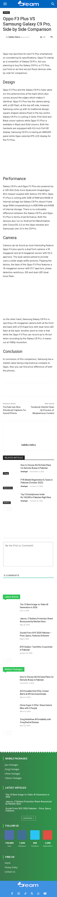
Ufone (43, 669)
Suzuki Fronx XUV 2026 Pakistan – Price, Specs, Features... (28, 809)
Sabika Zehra (14, 37)
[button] (5, 4)
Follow (22, 831)
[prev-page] (5, 509)
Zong (6, 473)
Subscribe (47, 831)
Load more (27, 818)
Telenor (26, 669)
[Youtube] (45, 893)
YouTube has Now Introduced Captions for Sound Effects (14, 410)
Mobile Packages (16, 758)
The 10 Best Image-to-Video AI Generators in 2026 (27, 795)
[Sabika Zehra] (4, 37)
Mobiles (6, 12)
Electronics (8, 488)
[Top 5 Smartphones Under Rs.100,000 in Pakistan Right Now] (10, 498)
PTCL (52, 669)
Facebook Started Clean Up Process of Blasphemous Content (42, 410)
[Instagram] (18, 893)
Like (9, 831)
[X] (31, 893)
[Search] (53, 4)
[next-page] (9, 509)
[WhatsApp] (38, 893)
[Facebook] (12, 893)
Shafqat (24, 471)
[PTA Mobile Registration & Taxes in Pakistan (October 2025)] (10, 483)
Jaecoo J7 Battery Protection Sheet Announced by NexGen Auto (29, 802)
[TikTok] (25, 893)
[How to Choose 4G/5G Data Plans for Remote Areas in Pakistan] (10, 469)
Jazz (18, 669)
